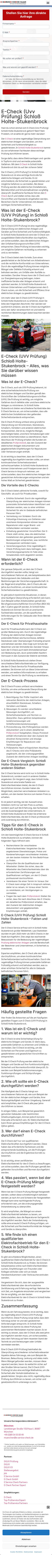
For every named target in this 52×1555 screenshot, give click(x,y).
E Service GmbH (11, 1476)
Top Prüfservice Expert (14, 1500)
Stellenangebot (11, 1470)
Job (5, 1473)
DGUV (7, 1464)
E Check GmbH (11, 1479)
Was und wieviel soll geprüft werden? (20, 67)
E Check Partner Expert (15, 1485)
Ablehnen (26, 1539)
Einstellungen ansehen (26, 1546)
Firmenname (9, 24)
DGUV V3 (8, 1467)
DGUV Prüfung (11, 1461)
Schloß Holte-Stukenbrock (30, 147)
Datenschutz (28, 1552)
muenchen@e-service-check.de (18, 1437)
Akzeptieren (26, 1532)
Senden (26, 92)
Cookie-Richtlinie (16, 1552)
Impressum (38, 1552)
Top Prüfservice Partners (16, 1503)
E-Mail (6, 32)
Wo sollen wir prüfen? (13, 58)
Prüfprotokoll (19, 442)
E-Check (9, 138)
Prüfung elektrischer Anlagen (15, 942)
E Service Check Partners (16, 1482)
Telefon (7, 50)
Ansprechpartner (11, 41)
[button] (48, 1507)
